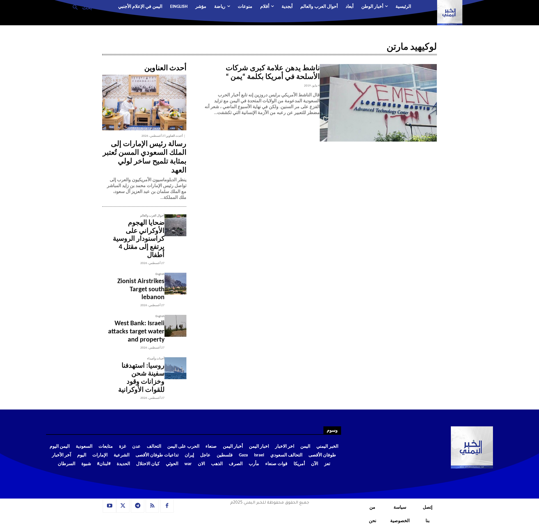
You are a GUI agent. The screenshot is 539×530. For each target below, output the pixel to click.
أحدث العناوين (174, 136)
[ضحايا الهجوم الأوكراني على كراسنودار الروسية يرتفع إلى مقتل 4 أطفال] (175, 225)
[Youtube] (109, 506)
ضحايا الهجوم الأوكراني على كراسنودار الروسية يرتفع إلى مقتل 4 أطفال (139, 239)
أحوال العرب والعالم (152, 215)
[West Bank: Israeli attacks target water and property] (175, 326)
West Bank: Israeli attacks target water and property (136, 331)
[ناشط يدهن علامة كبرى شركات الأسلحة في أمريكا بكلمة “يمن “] (378, 103)
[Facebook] (167, 506)
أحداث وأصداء (156, 358)
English (160, 274)
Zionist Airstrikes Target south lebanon (141, 289)
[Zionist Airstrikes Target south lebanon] (175, 284)
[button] (80, 7)
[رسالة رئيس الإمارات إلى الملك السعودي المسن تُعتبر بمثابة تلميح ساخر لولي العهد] (144, 102)
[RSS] (152, 506)
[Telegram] (137, 506)
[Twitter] (123, 506)
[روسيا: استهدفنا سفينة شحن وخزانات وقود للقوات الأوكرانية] (175, 368)
